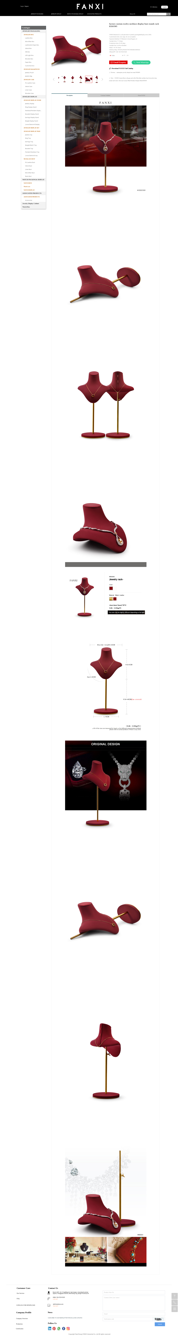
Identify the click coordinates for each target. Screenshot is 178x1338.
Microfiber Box (29, 41)
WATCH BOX (28, 183)
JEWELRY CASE (29, 79)
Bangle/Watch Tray (31, 145)
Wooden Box (29, 59)
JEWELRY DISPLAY (56, 14)
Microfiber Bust (30, 173)
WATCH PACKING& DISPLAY (33, 179)
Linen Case (28, 90)
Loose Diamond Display (32, 124)
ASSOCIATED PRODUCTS (94, 14)
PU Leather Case (30, 83)
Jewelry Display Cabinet (30, 203)
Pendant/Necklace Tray (32, 152)
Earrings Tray (29, 142)
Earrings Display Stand (32, 117)
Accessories (28, 200)
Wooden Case (29, 93)
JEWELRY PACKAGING (37, 14)
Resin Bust (28, 176)
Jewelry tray (28, 135)
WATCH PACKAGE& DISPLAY (75, 14)
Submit (160, 1324)
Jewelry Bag (28, 76)
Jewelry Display (29, 103)
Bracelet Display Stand (32, 114)
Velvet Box (28, 48)
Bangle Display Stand (31, 121)
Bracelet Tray (29, 148)
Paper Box (28, 62)
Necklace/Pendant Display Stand (35, 110)
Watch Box (26, 207)
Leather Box (29, 38)
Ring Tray (28, 138)
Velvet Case (28, 86)
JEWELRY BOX (29, 34)
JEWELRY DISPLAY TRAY (32, 131)
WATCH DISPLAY (29, 190)
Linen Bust (28, 169)
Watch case (27, 186)
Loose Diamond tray (31, 155)
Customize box (29, 66)
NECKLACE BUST (29, 159)
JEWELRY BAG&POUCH (31, 69)
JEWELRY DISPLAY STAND (32, 100)
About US (132, 14)
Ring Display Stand (30, 107)
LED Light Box (29, 55)
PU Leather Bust (30, 162)
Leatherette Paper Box (32, 45)
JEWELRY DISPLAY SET (31, 128)
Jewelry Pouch (29, 72)
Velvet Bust (28, 166)
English (164, 7)
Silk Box (27, 52)
